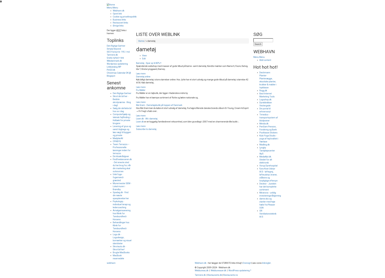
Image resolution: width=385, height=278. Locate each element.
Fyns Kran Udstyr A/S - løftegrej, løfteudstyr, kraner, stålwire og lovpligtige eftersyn (268, 174)
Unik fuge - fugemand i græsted (118, 177)
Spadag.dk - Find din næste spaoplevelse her (121, 195)
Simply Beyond (114, 49)
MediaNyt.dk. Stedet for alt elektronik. (265, 159)
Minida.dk (263, 123)
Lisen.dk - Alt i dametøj (146, 118)
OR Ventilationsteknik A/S (267, 214)
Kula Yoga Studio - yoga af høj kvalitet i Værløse (268, 138)
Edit (144, 58)
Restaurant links (120, 22)
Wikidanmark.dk (114, 61)
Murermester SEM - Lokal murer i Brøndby (122, 186)
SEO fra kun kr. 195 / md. (118, 52)
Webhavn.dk (118, 10)
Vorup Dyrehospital (268, 165)
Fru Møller (140, 90)
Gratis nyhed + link (115, 58)
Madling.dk (264, 144)
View (144, 55)
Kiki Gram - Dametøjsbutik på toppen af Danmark (159, 105)
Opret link (117, 13)
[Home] (111, 4)
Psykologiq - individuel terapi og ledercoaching (122, 204)
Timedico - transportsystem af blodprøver (268, 117)
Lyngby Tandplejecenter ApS (267, 150)
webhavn (111, 263)
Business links (119, 19)
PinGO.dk (111, 70)
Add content (265, 60)
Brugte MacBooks (121, 252)
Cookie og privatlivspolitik (125, 16)
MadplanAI (118, 138)
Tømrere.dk (112, 55)
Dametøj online (143, 76)
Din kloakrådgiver (121, 156)
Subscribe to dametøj (146, 129)
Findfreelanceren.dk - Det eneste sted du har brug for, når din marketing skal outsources (122, 165)
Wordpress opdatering (117, 64)
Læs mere (141, 73)
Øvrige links (118, 25)
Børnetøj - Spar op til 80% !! (148, 63)
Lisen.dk (140, 121)
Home (141, 41)
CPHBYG (117, 141)
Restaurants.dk (215, 275)
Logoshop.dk (265, 99)
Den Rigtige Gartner (116, 46)
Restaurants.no (230, 275)
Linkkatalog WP (114, 67)
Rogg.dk (263, 90)
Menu (109, 7)
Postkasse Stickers (268, 132)
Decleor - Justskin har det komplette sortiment (267, 186)
